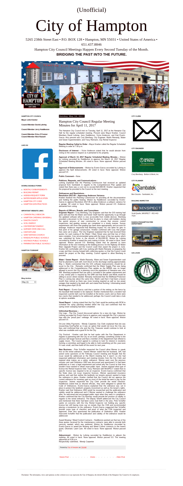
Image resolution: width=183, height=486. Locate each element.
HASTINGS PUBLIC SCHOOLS (36, 241)
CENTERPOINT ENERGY (34, 226)
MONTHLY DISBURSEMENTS (35, 190)
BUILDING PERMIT (31, 192)
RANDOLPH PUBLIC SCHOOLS (36, 238)
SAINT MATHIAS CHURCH (34, 235)
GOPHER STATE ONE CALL (35, 229)
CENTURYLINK (30, 232)
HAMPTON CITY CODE (33, 201)
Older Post (121, 457)
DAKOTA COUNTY (31, 220)
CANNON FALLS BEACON (34, 215)
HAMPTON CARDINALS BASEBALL (38, 218)
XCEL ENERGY (30, 223)
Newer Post (64, 457)
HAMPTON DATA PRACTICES (35, 204)
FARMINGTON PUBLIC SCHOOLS (37, 244)
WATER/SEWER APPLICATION (36, 198)
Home (92, 457)
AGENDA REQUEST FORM (34, 195)
